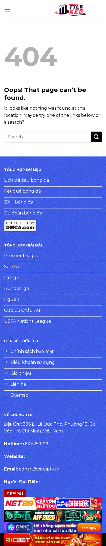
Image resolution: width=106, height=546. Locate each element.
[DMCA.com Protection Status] (20, 225)
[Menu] (7, 9)
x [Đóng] (15, 493)
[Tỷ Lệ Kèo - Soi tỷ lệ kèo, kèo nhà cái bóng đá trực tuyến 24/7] (70, 9)
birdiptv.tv (37, 456)
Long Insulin (54, 481)
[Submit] (96, 137)
